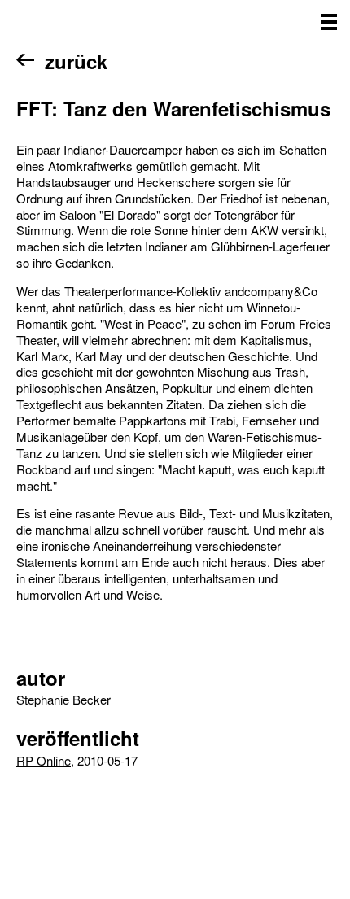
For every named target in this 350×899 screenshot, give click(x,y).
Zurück (76, 61)
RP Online (43, 760)
